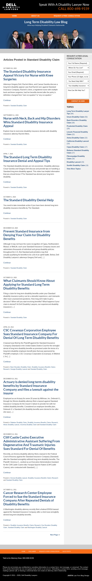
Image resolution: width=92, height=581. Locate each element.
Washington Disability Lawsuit (37, 527)
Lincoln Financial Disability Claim (77, 133)
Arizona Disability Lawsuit (18, 478)
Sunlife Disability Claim (77, 165)
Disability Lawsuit (75, 162)
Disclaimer (32, 551)
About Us (35, 16)
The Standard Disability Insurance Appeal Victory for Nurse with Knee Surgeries (28, 75)
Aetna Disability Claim (77, 138)
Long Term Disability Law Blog (11, 6)
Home (14, 16)
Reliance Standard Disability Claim (78, 151)
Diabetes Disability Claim (18, 422)
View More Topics (74, 169)
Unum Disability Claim (77, 117)
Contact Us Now (78, 101)
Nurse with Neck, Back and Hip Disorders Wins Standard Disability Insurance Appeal (31, 122)
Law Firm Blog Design (78, 575)
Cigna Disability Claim (77, 147)
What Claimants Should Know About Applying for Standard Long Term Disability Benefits (29, 284)
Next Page (54, 535)
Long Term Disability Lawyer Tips (78, 112)
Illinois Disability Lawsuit (11, 424)
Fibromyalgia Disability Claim (76, 157)
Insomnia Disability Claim (28, 424)
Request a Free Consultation (67, 16)
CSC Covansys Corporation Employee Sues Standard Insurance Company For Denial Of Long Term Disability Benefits (31, 334)
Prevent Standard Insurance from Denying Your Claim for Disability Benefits (26, 235)
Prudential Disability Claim (77, 127)
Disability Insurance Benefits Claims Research (43, 422)
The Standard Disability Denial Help (28, 200)
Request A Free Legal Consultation (77, 57)
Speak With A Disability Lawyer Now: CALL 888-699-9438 (64, 6)
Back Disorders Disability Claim (20, 367)
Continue (7, 100)
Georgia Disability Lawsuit (18, 369)
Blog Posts (67, 551)
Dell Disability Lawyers (29, 575)
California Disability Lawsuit (78, 142)
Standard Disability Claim (18, 105)
